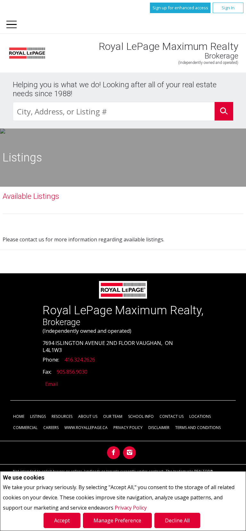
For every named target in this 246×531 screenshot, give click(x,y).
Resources (62, 416)
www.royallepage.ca (86, 427)
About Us (87, 416)
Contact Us (172, 416)
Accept (62, 520)
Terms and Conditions (198, 427)
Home (18, 416)
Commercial (25, 427)
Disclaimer (158, 427)
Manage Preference (117, 520)
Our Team (112, 416)
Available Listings (31, 196)
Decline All (177, 520)
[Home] (27, 53)
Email (51, 383)
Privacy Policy (131, 507)
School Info (141, 416)
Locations (200, 416)
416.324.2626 (79, 359)
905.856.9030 (72, 371)
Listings (38, 416)
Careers (51, 427)
